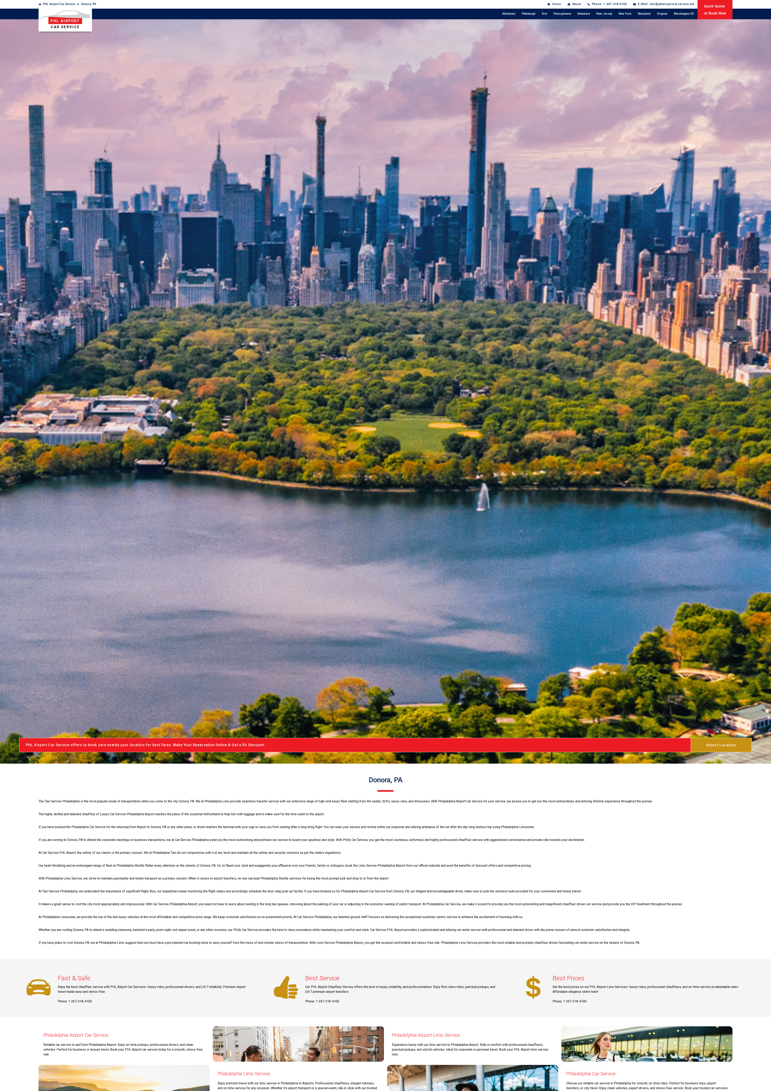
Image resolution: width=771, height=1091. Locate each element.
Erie (544, 13)
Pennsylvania (562, 13)
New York (625, 13)
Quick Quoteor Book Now (715, 9)
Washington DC (684, 13)
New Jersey (604, 13)
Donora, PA (88, 4)
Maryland (644, 13)
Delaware (583, 13)
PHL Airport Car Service (59, 4)
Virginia (662, 13)
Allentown (508, 13)
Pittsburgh (528, 13)
